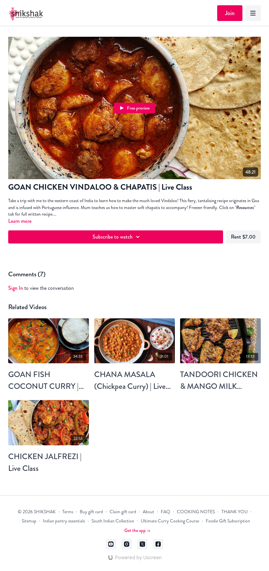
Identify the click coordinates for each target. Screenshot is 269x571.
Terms (67, 512)
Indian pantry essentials (64, 521)
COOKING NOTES (196, 512)
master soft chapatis (142, 207)
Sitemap (29, 521)
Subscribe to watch (113, 237)
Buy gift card (91, 512)
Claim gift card (123, 512)
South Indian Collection (113, 521)
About (148, 512)
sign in (15, 288)
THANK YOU (234, 512)
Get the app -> (137, 530)
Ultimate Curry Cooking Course (170, 521)
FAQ (165, 512)
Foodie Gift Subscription (228, 521)
